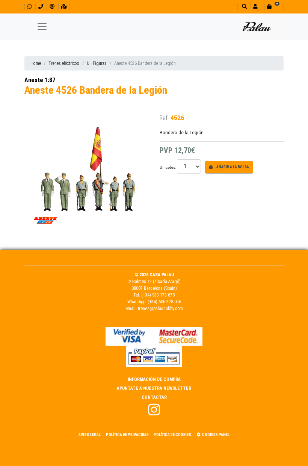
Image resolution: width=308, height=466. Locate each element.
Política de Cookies (172, 434)
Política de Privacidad (127, 434)
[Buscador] (243, 6)
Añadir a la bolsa (232, 167)
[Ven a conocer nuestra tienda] (63, 6)
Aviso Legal (90, 434)
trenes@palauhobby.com (160, 308)
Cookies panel (215, 434)
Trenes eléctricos (63, 63)
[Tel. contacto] (40, 6)
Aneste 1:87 (39, 80)
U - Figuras (97, 63)
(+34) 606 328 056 (164, 301)
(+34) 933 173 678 (158, 295)
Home (35, 63)
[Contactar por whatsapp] (29, 6)
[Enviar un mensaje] (52, 6)
